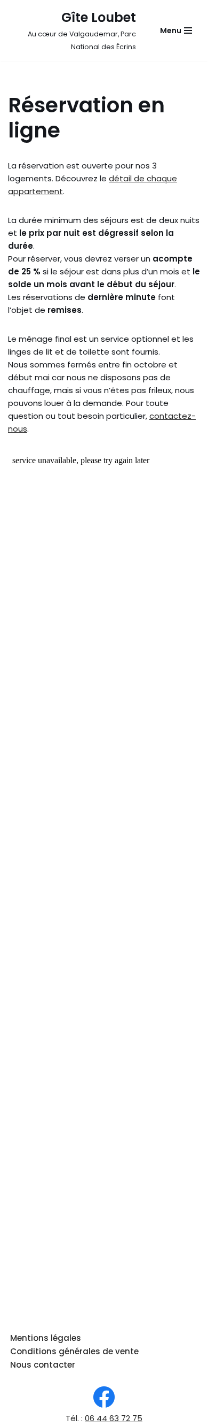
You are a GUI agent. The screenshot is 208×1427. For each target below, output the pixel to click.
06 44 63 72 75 (113, 1418)
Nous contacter (42, 1364)
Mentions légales (45, 1338)
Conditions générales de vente (74, 1351)
